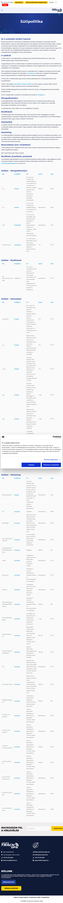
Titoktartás (32, 897)
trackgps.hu (31, 73)
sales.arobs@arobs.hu (10, 860)
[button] (53, 2)
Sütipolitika (45, 897)
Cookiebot (17, 225)
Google (16, 189)
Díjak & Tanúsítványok (21, 897)
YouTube (17, 511)
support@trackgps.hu (42, 860)
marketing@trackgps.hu (9, 163)
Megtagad (31, 464)
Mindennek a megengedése (51, 464)
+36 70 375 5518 (39, 857)
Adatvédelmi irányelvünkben (23, 84)
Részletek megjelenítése (51, 459)
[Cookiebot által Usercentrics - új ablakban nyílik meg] (54, 437)
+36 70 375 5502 (8, 857)
